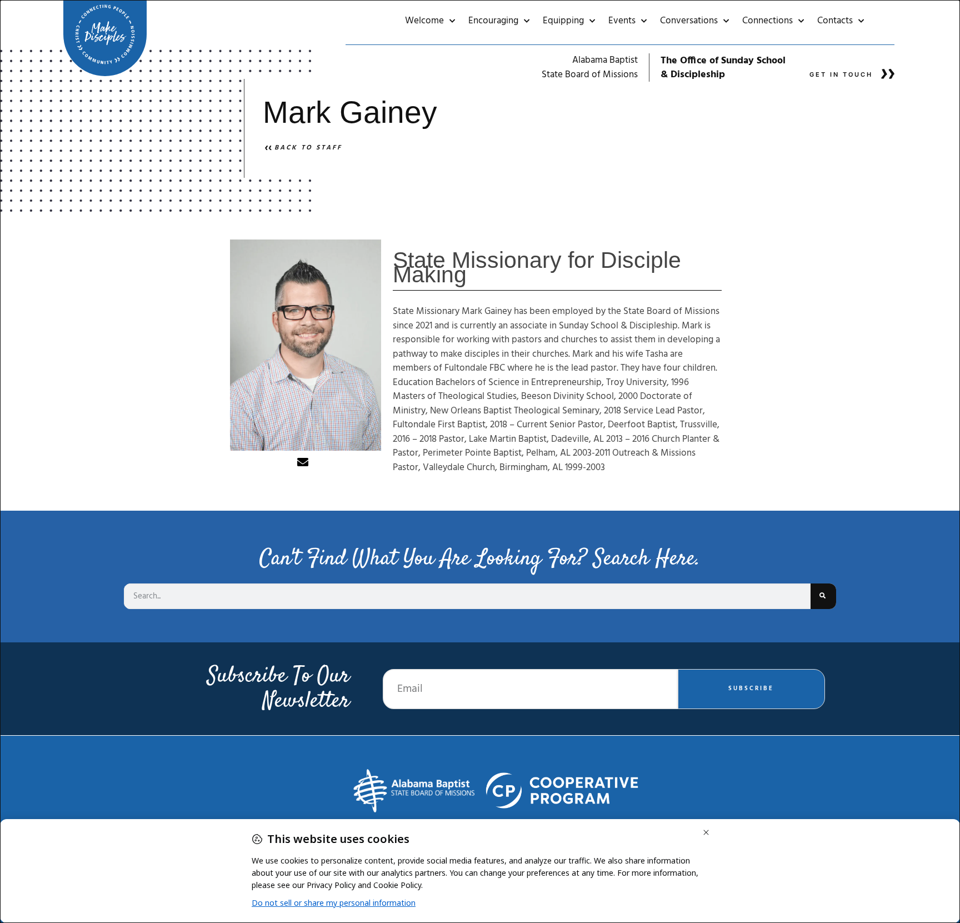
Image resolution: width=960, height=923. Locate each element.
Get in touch (841, 74)
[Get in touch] (887, 74)
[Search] (823, 596)
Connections (767, 20)
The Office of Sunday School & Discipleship (723, 68)
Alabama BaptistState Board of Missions (590, 67)
